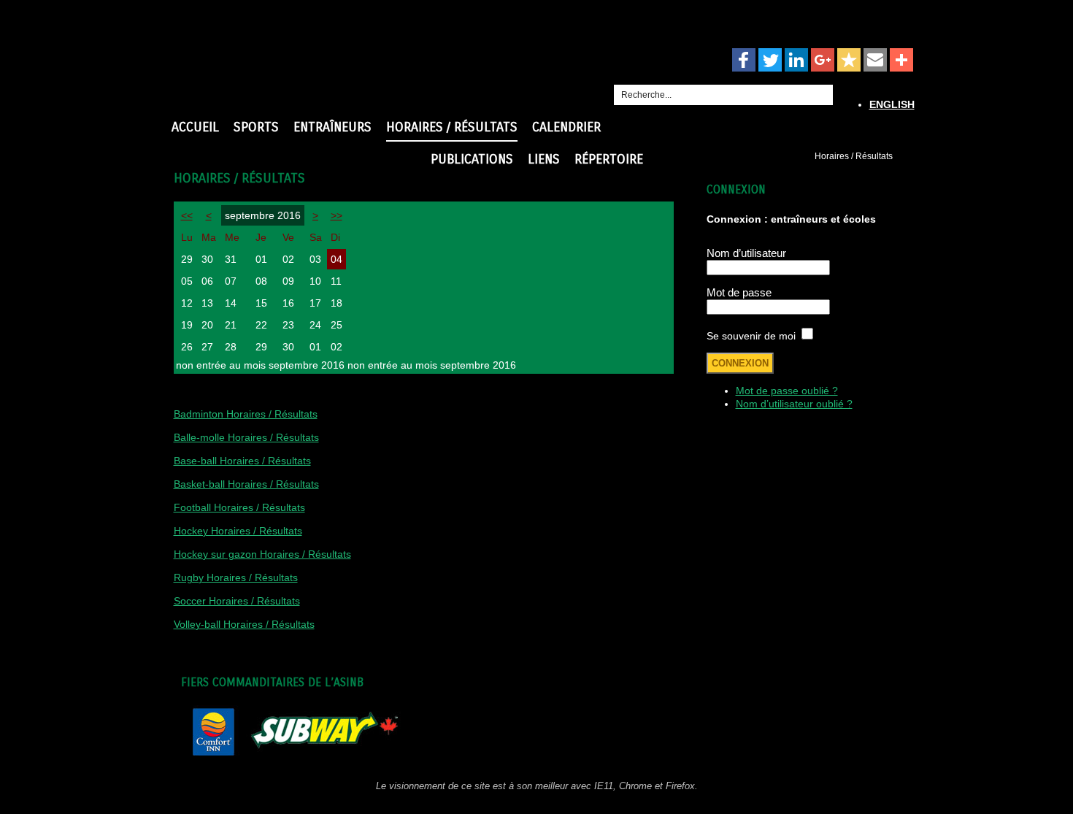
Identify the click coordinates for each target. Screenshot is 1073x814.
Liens (544, 159)
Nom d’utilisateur (746, 253)
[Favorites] (849, 61)
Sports (256, 127)
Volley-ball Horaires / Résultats (244, 624)
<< (187, 215)
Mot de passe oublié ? (787, 390)
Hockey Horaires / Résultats (238, 531)
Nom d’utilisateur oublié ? (794, 404)
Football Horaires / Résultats (239, 507)
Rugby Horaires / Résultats (236, 577)
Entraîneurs (332, 127)
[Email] (875, 61)
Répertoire (608, 159)
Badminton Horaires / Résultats (246, 414)
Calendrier (566, 127)
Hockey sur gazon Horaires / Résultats (262, 554)
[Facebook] (744, 61)
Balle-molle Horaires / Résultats (246, 437)
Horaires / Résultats (452, 127)
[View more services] (901, 61)
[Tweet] (770, 61)
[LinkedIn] (796, 61)
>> (336, 215)
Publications (472, 159)
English (892, 104)
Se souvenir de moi (751, 336)
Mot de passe (739, 292)
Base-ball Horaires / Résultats (242, 460)
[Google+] (822, 61)
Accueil (195, 127)
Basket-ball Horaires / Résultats (246, 484)
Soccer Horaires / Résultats (237, 601)
